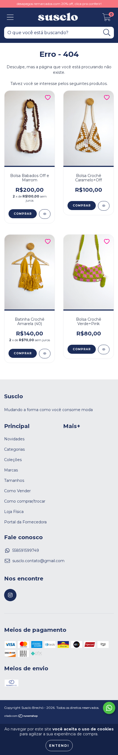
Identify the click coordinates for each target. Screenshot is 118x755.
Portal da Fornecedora (25, 522)
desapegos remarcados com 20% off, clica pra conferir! (59, 4)
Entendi (59, 746)
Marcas (11, 470)
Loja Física (14, 511)
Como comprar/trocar (24, 501)
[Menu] (10, 17)
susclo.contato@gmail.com (38, 560)
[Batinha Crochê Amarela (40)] (44, 353)
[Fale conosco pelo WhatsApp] (109, 708)
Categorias (14, 449)
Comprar (23, 214)
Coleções (13, 459)
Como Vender (17, 490)
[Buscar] (106, 32)
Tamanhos (14, 480)
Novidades (14, 439)
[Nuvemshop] (21, 716)
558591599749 (25, 550)
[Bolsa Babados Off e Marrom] (44, 214)
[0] (106, 18)
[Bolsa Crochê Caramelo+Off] (103, 206)
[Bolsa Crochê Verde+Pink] (103, 349)
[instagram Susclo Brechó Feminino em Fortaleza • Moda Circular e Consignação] (10, 595)
